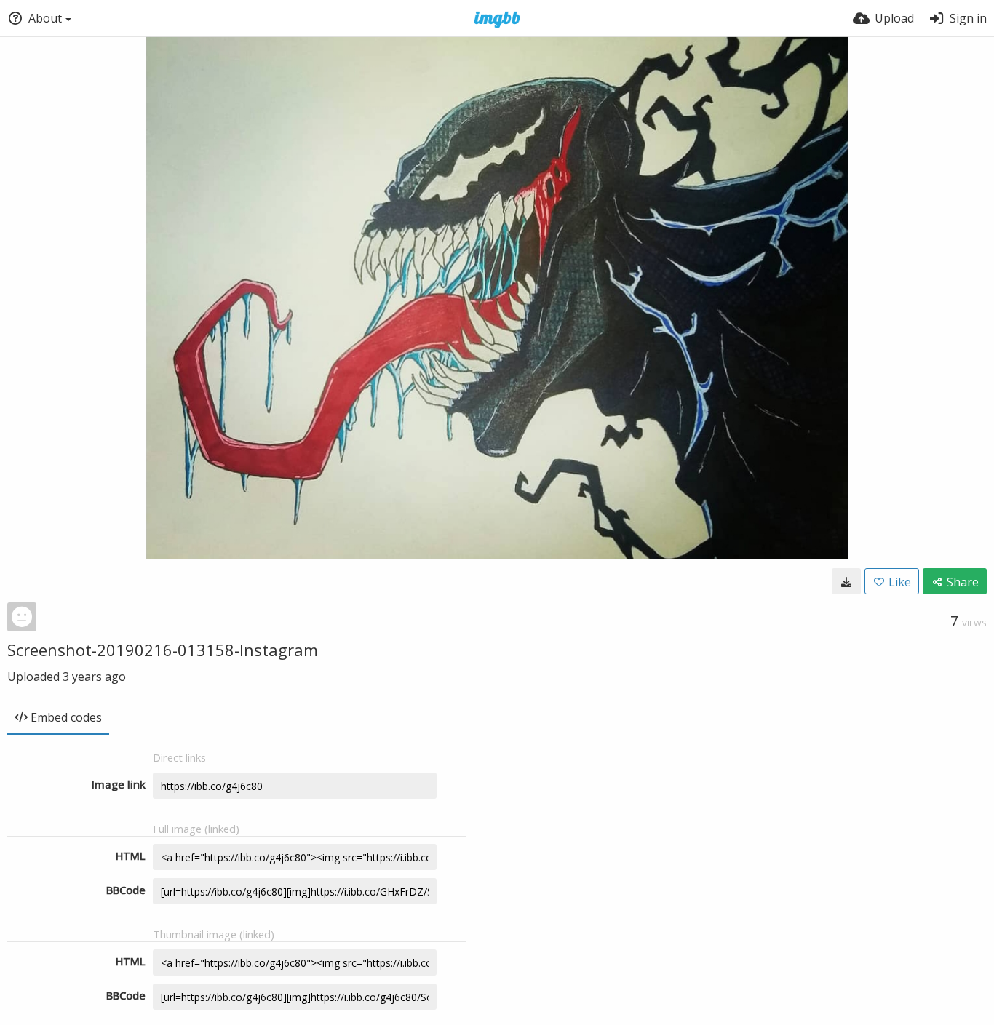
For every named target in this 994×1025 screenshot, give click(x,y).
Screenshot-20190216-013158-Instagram (162, 650)
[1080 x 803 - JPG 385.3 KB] (846, 581)
